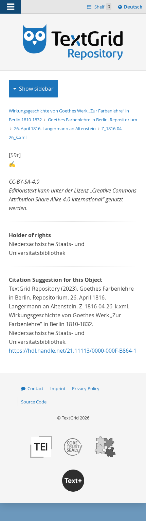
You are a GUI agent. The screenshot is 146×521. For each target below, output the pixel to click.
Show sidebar (36, 88)
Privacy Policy (85, 388)
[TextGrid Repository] (73, 26)
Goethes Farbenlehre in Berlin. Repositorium (92, 120)
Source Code (34, 402)
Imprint (58, 388)
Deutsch (134, 8)
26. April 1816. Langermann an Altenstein (55, 128)
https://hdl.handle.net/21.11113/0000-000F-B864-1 (72, 350)
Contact (35, 388)
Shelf (101, 7)
